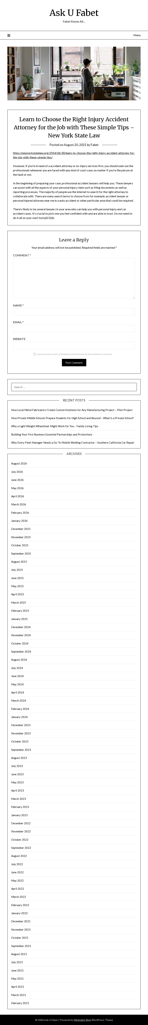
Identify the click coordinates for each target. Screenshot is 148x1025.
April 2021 (17, 986)
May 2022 (17, 880)
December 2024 (21, 627)
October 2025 (19, 545)
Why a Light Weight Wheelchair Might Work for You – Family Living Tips (54, 426)
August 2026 (19, 463)
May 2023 (17, 782)
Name (18, 305)
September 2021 (21, 946)
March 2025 (18, 602)
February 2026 (20, 512)
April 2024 (17, 692)
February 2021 (20, 1003)
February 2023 (20, 806)
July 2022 (17, 864)
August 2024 (19, 659)
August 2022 (19, 855)
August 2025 (19, 561)
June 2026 (17, 479)
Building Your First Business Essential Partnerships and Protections (51, 434)
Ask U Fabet (74, 12)
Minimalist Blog (82, 1019)
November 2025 (21, 537)
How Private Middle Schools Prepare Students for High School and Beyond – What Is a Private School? (72, 418)
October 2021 (19, 937)
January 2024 (19, 717)
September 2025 (21, 553)
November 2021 (21, 929)
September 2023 (21, 749)
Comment (22, 255)
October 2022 (19, 839)
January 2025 (19, 619)
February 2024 (20, 708)
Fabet (95, 145)
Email (18, 322)
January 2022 (19, 913)
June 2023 (17, 774)
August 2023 (19, 757)
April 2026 (17, 496)
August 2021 (19, 954)
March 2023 (18, 798)
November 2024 (21, 635)
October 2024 (19, 643)
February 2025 (20, 610)
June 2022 (17, 872)
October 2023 (19, 741)
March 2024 (18, 700)
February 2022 (20, 905)
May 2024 (17, 684)
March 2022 (18, 896)
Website (19, 339)
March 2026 (18, 504)
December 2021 (21, 921)
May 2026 (17, 488)
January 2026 (19, 520)
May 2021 (17, 978)
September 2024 (21, 651)
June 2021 (17, 970)
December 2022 (21, 823)
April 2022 (17, 888)
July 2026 (17, 471)
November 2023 (21, 733)
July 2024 (17, 668)
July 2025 (17, 569)
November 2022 (21, 831)
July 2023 (17, 766)
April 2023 (17, 790)
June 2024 (17, 676)
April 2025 (17, 594)
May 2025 (17, 586)
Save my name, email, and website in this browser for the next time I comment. (74, 354)
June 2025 (17, 578)
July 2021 (17, 962)
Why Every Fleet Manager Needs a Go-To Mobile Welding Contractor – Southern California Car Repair (72, 442)
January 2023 (19, 815)
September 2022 (21, 847)
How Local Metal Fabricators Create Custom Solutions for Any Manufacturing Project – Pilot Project (71, 410)
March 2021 (18, 995)
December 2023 (21, 725)
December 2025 (21, 528)
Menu (137, 35)
